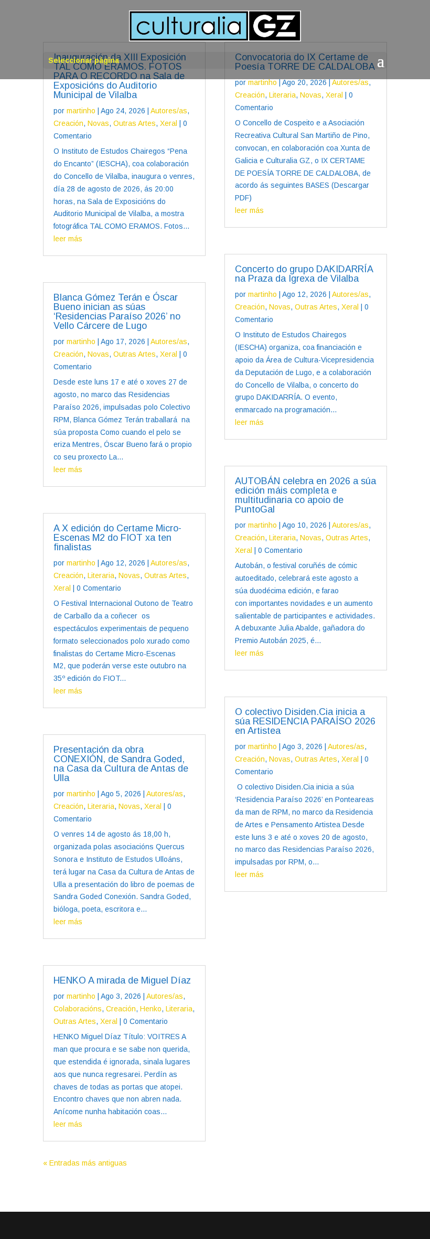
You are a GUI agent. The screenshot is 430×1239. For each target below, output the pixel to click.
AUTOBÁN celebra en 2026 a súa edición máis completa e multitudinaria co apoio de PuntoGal (305, 495)
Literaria (101, 575)
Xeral (168, 123)
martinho (81, 110)
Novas (98, 123)
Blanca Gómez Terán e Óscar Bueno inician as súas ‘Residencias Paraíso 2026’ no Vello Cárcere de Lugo (116, 311)
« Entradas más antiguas (85, 1163)
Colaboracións (77, 1009)
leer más (67, 238)
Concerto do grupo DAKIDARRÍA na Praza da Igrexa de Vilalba (304, 274)
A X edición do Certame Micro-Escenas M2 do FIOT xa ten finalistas (117, 537)
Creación (68, 123)
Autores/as (168, 110)
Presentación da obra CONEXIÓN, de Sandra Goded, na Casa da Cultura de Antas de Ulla (120, 763)
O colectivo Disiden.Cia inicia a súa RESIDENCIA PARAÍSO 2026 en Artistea (305, 721)
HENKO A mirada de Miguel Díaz (122, 980)
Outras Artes (134, 123)
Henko (151, 1009)
